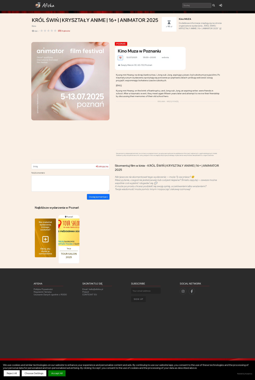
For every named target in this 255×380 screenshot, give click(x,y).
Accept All (57, 373)
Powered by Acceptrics (244, 374)
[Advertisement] (168, 124)
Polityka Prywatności (43, 289)
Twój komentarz (38, 173)
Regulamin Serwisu (43, 292)
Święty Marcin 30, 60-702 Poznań (136, 65)
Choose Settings (34, 373)
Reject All (12, 373)
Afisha (48, 5)
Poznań (120, 44)
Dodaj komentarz (98, 196)
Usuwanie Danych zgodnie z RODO (50, 294)
